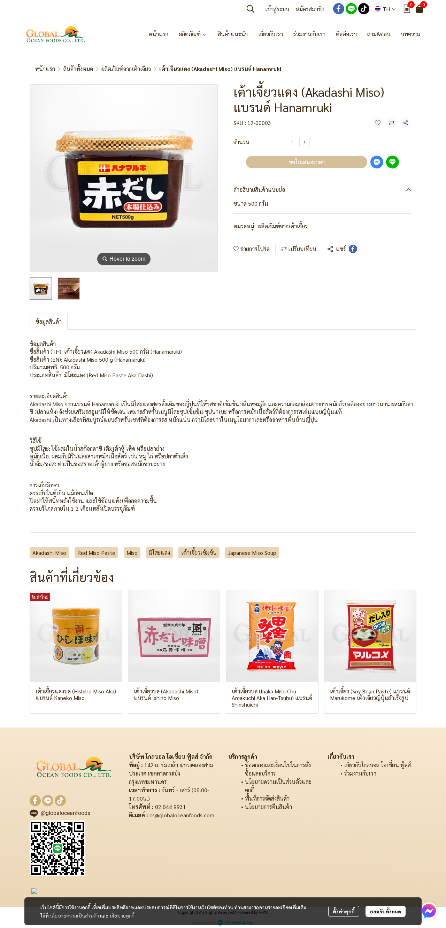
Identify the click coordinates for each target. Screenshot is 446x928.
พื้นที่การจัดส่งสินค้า (267, 798)
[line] (351, 8)
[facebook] (338, 8)
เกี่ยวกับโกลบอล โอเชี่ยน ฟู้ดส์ (377, 765)
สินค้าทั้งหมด (78, 68)
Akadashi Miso (49, 552)
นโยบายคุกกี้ (121, 915)
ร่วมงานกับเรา (360, 773)
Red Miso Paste (96, 552)
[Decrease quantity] (279, 142)
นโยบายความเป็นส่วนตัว (74, 915)
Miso (132, 552)
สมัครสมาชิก (310, 9)
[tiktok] (363, 8)
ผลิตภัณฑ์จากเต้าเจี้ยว (126, 68)
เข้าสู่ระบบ (277, 9)
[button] (250, 9)
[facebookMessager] (429, 911)
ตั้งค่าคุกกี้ (344, 911)
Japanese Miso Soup (252, 552)
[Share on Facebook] (353, 249)
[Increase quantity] (304, 142)
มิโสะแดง (159, 552)
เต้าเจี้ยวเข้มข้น (199, 552)
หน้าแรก (45, 68)
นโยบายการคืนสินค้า (268, 806)
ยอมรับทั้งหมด (385, 911)
